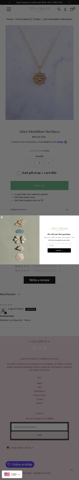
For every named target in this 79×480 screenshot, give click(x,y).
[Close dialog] (2, 217)
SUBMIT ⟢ (59, 250)
